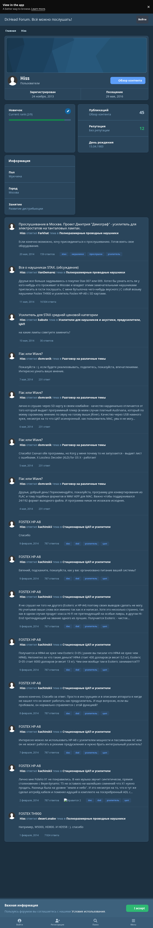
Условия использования (88, 911)
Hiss (23, 233)
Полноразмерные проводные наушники (89, 233)
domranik (45, 358)
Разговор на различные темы (84, 358)
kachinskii (45, 527)
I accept (139, 908)
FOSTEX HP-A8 (30, 521)
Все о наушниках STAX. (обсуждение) (48, 267)
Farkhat (43, 233)
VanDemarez (46, 272)
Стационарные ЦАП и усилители (87, 527)
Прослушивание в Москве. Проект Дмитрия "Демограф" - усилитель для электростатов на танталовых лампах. (77, 226)
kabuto (43, 320)
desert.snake (47, 818)
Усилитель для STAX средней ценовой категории (58, 314)
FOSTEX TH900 (30, 813)
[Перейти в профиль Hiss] (11, 226)
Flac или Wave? (31, 353)
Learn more (7, 7)
